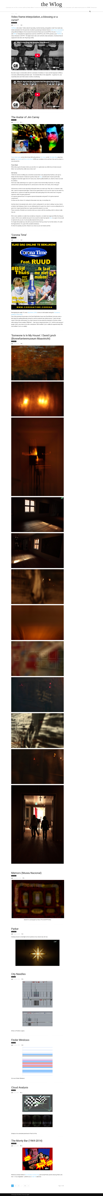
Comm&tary (14, 119)
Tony (41, 176)
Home (12, 13)
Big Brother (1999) (32, 312)
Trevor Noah (14, 157)
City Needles (18, 973)
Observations (14, 22)
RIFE (14, 33)
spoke (19, 157)
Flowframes (59, 31)
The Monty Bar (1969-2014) (26, 1140)
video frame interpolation (57, 30)
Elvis (51, 218)
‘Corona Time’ (19, 234)
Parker (15, 928)
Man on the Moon (28, 159)
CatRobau (13, 28)
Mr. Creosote (28, 1174)
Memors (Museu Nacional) (26, 872)
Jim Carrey (43, 157)
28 (25, 1185)
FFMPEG (59, 33)
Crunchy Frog (35, 1174)
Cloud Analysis (19, 1087)
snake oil (34, 1176)
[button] (90, 11)
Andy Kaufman (18, 159)
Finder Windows (20, 1039)
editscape (13, 976)
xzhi (12, 25)
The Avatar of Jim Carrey (25, 117)
